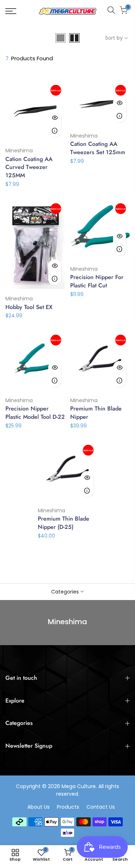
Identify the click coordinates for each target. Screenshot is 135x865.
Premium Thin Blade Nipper (96, 412)
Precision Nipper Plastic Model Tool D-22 (35, 412)
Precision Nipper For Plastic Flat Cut (96, 281)
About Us (38, 806)
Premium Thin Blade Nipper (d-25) (63, 522)
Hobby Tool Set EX (29, 307)
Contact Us (100, 806)
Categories (65, 591)
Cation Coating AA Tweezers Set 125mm (97, 148)
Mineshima (19, 150)
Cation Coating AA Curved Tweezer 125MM (29, 167)
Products (68, 806)
